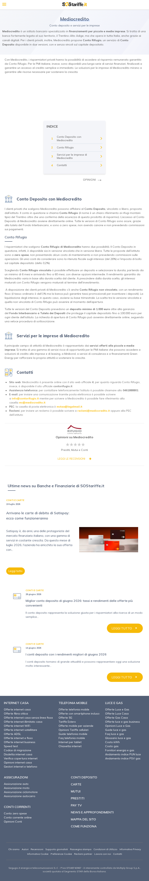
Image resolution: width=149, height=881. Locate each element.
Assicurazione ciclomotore (21, 792)
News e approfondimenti (92, 812)
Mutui (76, 791)
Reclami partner (83, 853)
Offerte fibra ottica (16, 713)
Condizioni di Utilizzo (105, 849)
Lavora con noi (102, 853)
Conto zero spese (15, 813)
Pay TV (76, 805)
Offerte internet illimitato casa (23, 721)
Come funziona (84, 826)
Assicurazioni (16, 777)
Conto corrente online (18, 817)
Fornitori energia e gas (119, 750)
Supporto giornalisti (56, 849)
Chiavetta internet (70, 746)
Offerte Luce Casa (117, 713)
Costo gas (112, 746)
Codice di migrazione (17, 750)
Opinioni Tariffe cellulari (73, 730)
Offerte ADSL (12, 734)
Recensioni (37, 849)
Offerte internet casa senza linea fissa (28, 717)
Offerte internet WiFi (17, 726)
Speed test (11, 746)
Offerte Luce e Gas (117, 709)
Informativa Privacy (130, 849)
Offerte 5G (65, 717)
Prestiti (77, 798)
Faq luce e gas (114, 734)
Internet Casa (16, 703)
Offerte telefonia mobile (74, 709)
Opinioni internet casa (18, 762)
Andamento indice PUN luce (123, 754)
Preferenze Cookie (61, 853)
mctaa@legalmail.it (69, 406)
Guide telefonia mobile (73, 734)
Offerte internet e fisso (18, 738)
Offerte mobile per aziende (76, 726)
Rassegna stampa (80, 849)
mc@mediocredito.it (32, 402)
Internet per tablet (70, 742)
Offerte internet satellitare (20, 730)
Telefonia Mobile (73, 703)
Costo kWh (112, 742)
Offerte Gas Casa (116, 717)
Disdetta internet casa (18, 754)
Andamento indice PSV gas (122, 758)
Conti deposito (84, 777)
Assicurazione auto (16, 784)
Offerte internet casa (17, 709)
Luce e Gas (114, 703)
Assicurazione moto (16, 788)
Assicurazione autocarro (19, 796)
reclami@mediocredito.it (93, 410)
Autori (25, 849)
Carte (76, 784)
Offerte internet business (19, 742)
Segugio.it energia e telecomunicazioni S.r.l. (33, 867)
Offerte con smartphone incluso (79, 713)
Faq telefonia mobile (72, 738)
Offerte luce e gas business (122, 721)
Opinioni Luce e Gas (117, 726)
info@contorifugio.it (25, 398)
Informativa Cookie (38, 853)
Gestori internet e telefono (20, 766)
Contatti (117, 853)
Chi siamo (14, 849)
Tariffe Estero (67, 721)
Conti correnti (17, 807)
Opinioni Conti (13, 821)
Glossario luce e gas (118, 738)
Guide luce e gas (115, 730)
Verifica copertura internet (20, 758)
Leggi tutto (16, 571)
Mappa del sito (83, 819)
